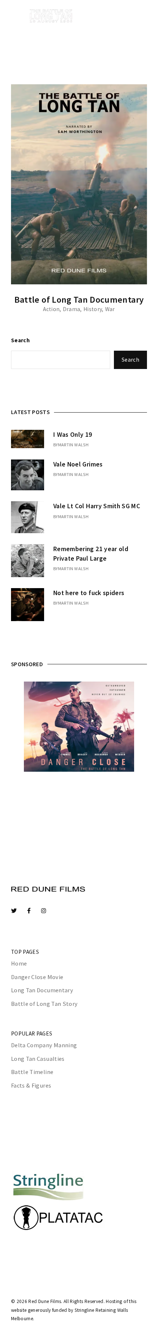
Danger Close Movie (37, 977)
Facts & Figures (31, 1085)
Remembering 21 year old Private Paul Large (90, 553)
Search (20, 340)
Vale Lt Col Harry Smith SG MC (96, 506)
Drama (71, 309)
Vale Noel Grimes (78, 464)
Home (19, 963)
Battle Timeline (32, 1072)
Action (51, 309)
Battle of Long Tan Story (44, 1004)
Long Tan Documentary (42, 990)
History (92, 309)
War (110, 309)
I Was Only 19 (72, 435)
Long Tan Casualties (38, 1059)
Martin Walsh (73, 444)
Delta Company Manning (44, 1045)
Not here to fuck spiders (88, 593)
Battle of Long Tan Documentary (79, 299)
